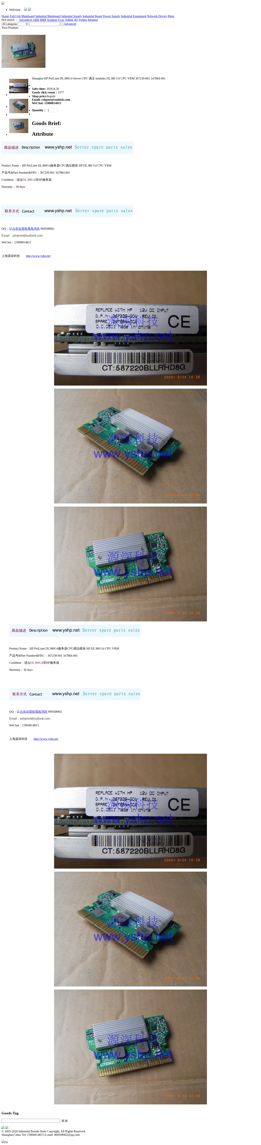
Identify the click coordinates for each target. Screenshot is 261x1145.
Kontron (52, 19)
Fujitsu (83, 19)
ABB (36, 19)
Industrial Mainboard (48, 16)
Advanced (70, 23)
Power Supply (111, 16)
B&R (43, 19)
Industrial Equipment (133, 16)
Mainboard (28, 16)
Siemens (93, 19)
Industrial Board (92, 16)
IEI (76, 19)
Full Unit (15, 16)
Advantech (25, 19)
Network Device (157, 16)
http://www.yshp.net (38, 255)
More (171, 16)
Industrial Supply (71, 16)
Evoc (61, 19)
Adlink (69, 19)
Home (5, 16)
